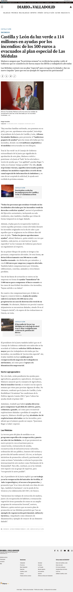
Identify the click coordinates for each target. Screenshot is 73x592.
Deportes (33, 13)
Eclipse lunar (40, 2)
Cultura (57, 13)
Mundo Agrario (41, 569)
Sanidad (40, 563)
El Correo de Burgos (60, 567)
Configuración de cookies (50, 589)
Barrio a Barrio (68, 2)
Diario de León (59, 565)
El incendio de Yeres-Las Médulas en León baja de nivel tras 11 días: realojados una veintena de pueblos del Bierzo (27, 328)
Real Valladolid (24, 13)
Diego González (5, 121)
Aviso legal (19, 589)
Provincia (14, 13)
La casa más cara (31, 2)
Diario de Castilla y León (61, 563)
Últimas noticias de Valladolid (45, 575)
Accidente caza (48, 2)
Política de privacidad (28, 589)
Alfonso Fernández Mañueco (18, 529)
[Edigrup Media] (4, 583)
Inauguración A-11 (12, 2)
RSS (1, 563)
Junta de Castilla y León (37, 529)
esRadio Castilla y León (61, 573)
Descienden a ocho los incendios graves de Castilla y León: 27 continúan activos (27, 192)
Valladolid (6, 13)
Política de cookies (38, 589)
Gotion (54, 2)
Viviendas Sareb (22, 2)
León (28, 529)
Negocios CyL (65, 13)
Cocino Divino (61, 2)
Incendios (6, 529)
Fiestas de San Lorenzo (25, 575)
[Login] (70, 7)
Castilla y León (49, 13)
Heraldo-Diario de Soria (61, 569)
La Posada (40, 567)
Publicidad (2, 559)
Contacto (2, 561)
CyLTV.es (58, 571)
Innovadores (41, 571)
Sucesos (40, 565)
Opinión (40, 13)
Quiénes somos (3, 557)
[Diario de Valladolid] (36, 7)
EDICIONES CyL (67, 0)
